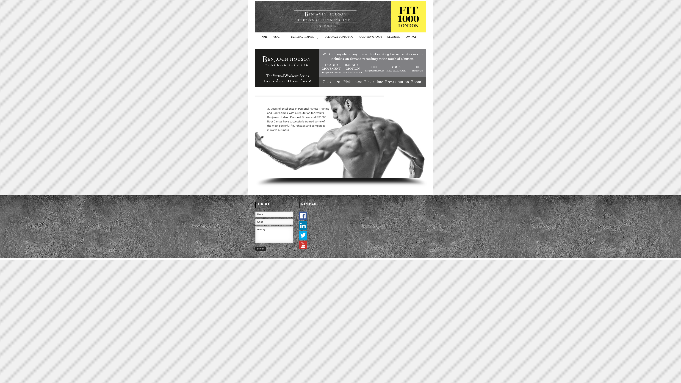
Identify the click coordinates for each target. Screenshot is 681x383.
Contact (411, 36)
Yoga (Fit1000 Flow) (370, 36)
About (277, 36)
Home (264, 36)
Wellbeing (393, 36)
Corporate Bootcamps (339, 36)
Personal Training (302, 36)
